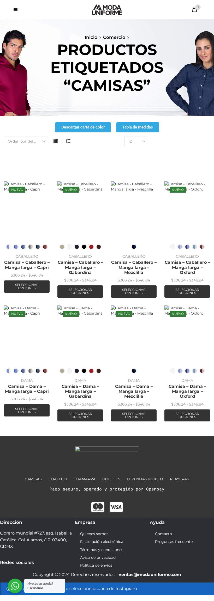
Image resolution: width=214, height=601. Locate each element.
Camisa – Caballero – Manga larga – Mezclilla (134, 267)
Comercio (114, 37)
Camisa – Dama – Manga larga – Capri (27, 389)
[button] (15, 9)
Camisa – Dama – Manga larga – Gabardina (80, 391)
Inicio (91, 37)
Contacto (163, 533)
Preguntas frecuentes (174, 541)
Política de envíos (96, 565)
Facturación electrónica (101, 541)
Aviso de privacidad (98, 557)
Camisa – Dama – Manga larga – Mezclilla (134, 391)
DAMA (27, 380)
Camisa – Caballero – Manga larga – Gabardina (80, 267)
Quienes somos (94, 533)
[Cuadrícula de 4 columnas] (56, 141)
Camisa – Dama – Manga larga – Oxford (187, 391)
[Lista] (68, 141)
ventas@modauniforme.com (150, 574)
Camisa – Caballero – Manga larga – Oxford (187, 267)
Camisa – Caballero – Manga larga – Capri (27, 265)
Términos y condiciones (101, 549)
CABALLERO (26, 256)
